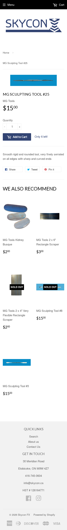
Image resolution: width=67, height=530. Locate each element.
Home (6, 52)
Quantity (8, 120)
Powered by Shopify (44, 514)
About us (33, 441)
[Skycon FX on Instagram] (38, 499)
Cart (61, 5)
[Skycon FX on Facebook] (28, 499)
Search (33, 436)
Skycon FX (24, 514)
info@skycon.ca (33, 483)
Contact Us (33, 447)
